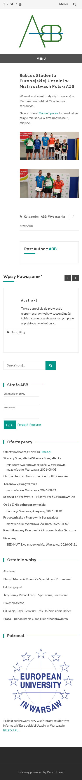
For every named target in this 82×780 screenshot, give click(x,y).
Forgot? (22, 424)
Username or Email (14, 394)
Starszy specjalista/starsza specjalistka (32, 458)
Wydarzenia (56, 216)
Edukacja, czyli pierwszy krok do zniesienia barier (37, 611)
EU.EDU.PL (10, 730)
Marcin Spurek (48, 113)
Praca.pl (45, 452)
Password (9, 407)
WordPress (55, 772)
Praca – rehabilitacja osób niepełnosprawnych (35, 619)
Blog (22, 332)
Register (35, 424)
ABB (44, 216)
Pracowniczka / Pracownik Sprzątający (30, 517)
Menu (63, 4)
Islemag (24, 772)
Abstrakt (29, 300)
